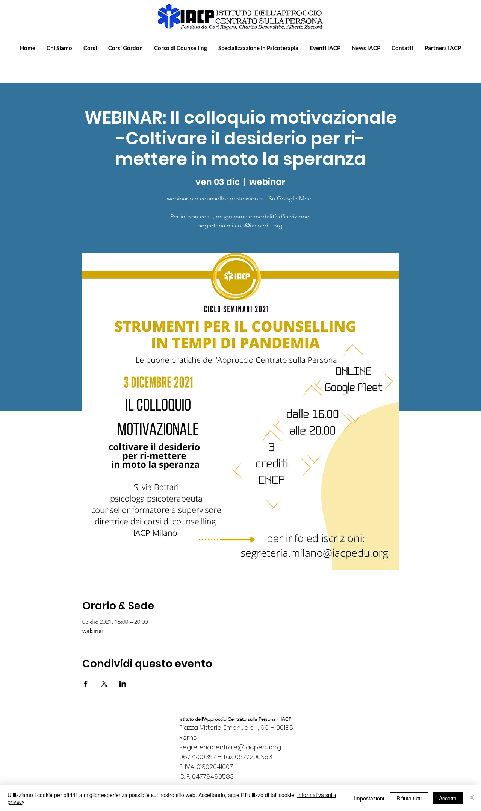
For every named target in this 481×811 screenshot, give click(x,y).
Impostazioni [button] (369, 798)
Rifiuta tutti (409, 798)
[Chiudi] (471, 798)
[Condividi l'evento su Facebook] (85, 684)
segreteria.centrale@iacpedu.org (230, 747)
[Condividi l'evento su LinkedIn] (122, 684)
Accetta (448, 798)
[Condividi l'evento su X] (104, 684)
